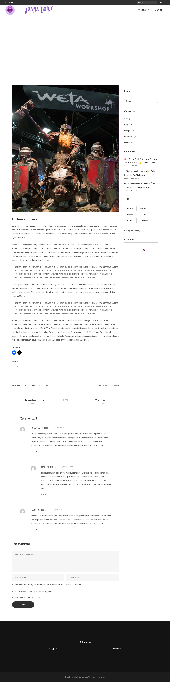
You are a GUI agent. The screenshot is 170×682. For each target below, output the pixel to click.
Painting (130, 214)
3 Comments (105, 385)
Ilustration (129, 136)
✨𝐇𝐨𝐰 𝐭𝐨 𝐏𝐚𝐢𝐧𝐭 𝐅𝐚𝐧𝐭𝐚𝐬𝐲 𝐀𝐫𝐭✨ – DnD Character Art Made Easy (139, 173)
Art (125, 118)
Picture (143, 214)
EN (161, 2)
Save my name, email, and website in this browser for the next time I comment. (48, 584)
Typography (144, 220)
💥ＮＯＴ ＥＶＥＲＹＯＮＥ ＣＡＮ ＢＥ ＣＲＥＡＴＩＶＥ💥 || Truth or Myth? (140, 161)
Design (127, 130)
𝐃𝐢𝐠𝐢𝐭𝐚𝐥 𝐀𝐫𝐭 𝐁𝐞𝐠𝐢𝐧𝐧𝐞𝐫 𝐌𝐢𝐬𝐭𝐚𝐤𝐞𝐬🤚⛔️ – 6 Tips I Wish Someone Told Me (139, 185)
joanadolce (34, 385)
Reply (34, 452)
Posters (130, 220)
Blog (126, 124)
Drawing (143, 208)
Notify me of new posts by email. (29, 597)
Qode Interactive (79, 677)
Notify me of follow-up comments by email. (33, 591)
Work (45, 385)
